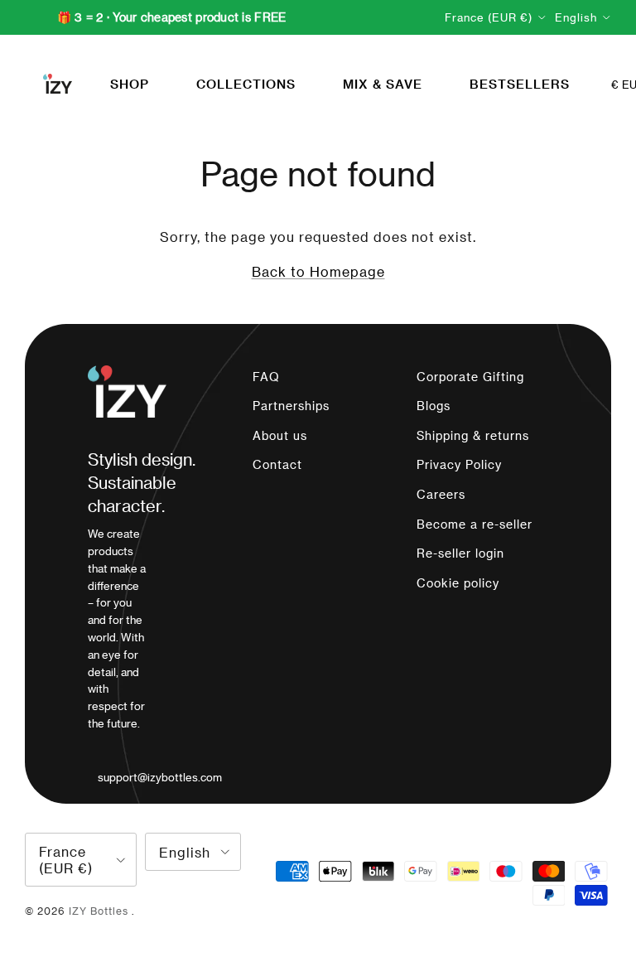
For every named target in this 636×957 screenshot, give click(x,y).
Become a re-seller (474, 524)
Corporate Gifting (470, 377)
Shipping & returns (473, 435)
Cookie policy (458, 583)
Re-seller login (460, 553)
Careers (441, 494)
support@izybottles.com (160, 777)
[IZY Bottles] (57, 84)
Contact (277, 464)
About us (280, 435)
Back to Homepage (318, 271)
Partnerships (291, 406)
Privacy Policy (459, 464)
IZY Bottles (100, 910)
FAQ (266, 377)
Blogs (433, 406)
